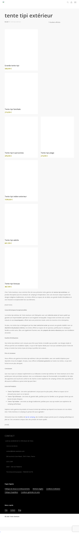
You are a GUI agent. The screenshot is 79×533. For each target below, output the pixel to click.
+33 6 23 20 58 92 (11, 446)
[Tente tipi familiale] (21, 89)
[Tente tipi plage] (57, 133)
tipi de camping (30, 417)
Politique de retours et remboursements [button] (17, 489)
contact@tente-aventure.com (15, 451)
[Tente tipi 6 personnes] (21, 133)
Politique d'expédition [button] (11, 492)
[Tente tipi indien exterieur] (21, 176)
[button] (75, 2)
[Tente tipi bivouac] (21, 263)
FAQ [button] (6, 510)
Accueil (6, 21)
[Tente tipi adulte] (21, 220)
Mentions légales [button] (38, 489)
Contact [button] (12, 510)
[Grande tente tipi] (21, 45)
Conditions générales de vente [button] (30, 492)
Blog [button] (19, 510)
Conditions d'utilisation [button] (53, 489)
